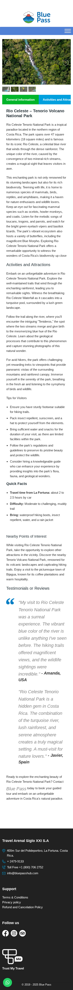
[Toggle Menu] (67, 31)
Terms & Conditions (15, 897)
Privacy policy (11, 902)
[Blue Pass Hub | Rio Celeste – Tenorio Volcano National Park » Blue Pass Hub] (36, 17)
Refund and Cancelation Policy (22, 907)
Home (5, 5)
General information (20, 99)
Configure (17, 5)
